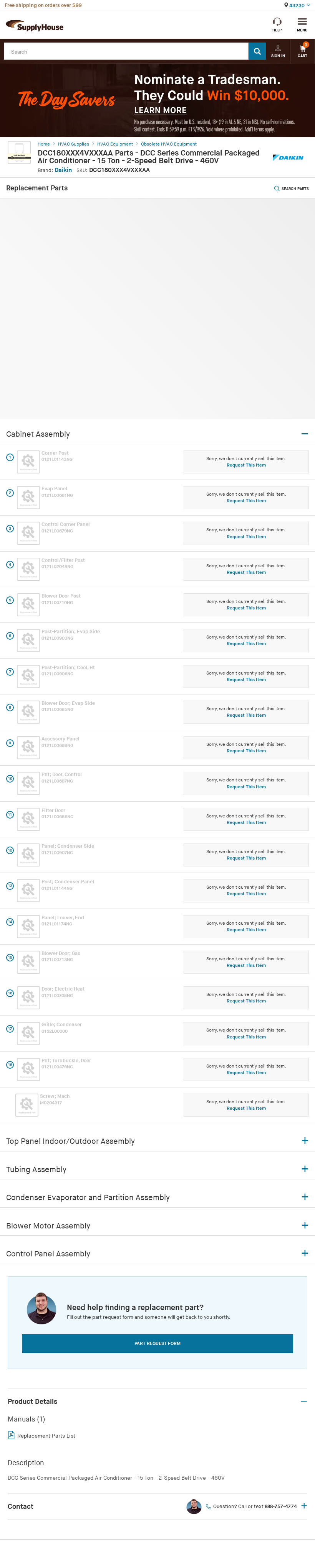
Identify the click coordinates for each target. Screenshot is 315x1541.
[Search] (257, 51)
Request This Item (246, 465)
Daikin (63, 170)
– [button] (303, 1401)
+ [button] (304, 1506)
